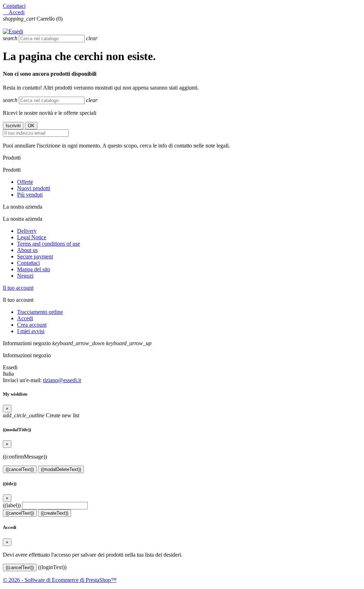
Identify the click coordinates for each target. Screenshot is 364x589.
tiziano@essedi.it (62, 380)
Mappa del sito (33, 269)
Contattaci (14, 6)
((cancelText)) (20, 469)
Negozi (25, 276)
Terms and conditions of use (48, 244)
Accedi (25, 318)
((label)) (12, 505)
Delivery (27, 231)
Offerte (25, 182)
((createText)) (54, 513)
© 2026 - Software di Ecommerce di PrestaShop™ (60, 580)
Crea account (32, 325)
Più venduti (30, 195)
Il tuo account (18, 288)
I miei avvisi (30, 331)
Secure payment (35, 256)
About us (27, 250)
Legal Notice (31, 237)
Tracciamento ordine (40, 312)
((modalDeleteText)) (61, 469)
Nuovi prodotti (33, 188)
